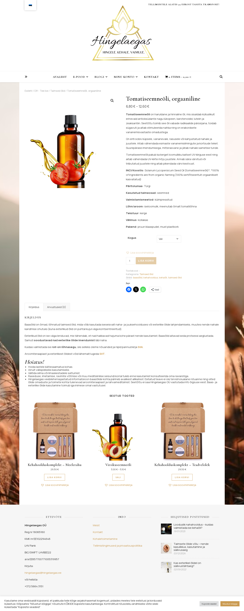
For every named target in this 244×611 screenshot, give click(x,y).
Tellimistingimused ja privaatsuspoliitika (117, 545)
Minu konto (124, 77)
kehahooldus (150, 277)
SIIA (140, 347)
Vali (118, 477)
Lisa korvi (146, 260)
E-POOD (79, 77)
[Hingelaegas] (122, 35)
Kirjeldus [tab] (34, 307)
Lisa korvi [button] (54, 477)
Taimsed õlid (57, 90)
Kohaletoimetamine (105, 539)
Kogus (132, 238)
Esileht (29, 90)
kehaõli (163, 277)
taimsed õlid (175, 277)
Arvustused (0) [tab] (56, 307)
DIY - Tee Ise (41, 90)
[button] (112, 100)
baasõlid (137, 277)
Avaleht (60, 77)
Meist (96, 525)
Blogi (99, 77)
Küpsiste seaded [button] (209, 603)
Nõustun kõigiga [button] (230, 603)
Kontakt (151, 77)
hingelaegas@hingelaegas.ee (43, 573)
